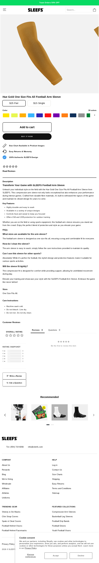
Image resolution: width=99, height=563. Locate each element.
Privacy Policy (31, 548)
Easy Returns (58, 484)
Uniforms (6, 498)
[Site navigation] (4, 9)
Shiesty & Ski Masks (11, 512)
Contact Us (57, 470)
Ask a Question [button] (15, 383)
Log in (54, 465)
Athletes (5, 493)
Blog (4, 474)
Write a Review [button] (16, 376)
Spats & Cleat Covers (11, 521)
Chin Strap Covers (10, 516)
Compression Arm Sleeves (64, 512)
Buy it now (27, 136)
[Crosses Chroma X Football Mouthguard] (19, 412)
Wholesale (6, 484)
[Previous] (5, 415)
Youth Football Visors (61, 530)
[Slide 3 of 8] (60, 412)
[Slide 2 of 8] (39, 412)
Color (49, 110)
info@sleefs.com (35, 447)
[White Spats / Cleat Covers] (60, 412)
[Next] (93, 415)
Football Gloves (59, 526)
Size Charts (57, 474)
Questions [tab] (52, 330)
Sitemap (55, 493)
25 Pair (14, 103)
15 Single (39, 103)
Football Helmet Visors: (12, 526)
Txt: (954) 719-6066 (15, 447)
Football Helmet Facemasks (14, 530)
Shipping (56, 479)
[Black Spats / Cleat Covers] (80, 412)
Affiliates (5, 488)
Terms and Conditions (61, 488)
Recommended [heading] (49, 397)
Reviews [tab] (36, 330)
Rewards (6, 470)
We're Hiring (7, 479)
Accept (56, 556)
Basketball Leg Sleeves (62, 516)
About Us (6, 465)
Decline (81, 556)
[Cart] (94, 10)
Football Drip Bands (60, 521)
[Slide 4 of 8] (80, 412)
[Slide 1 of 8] (19, 412)
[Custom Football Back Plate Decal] (39, 412)
